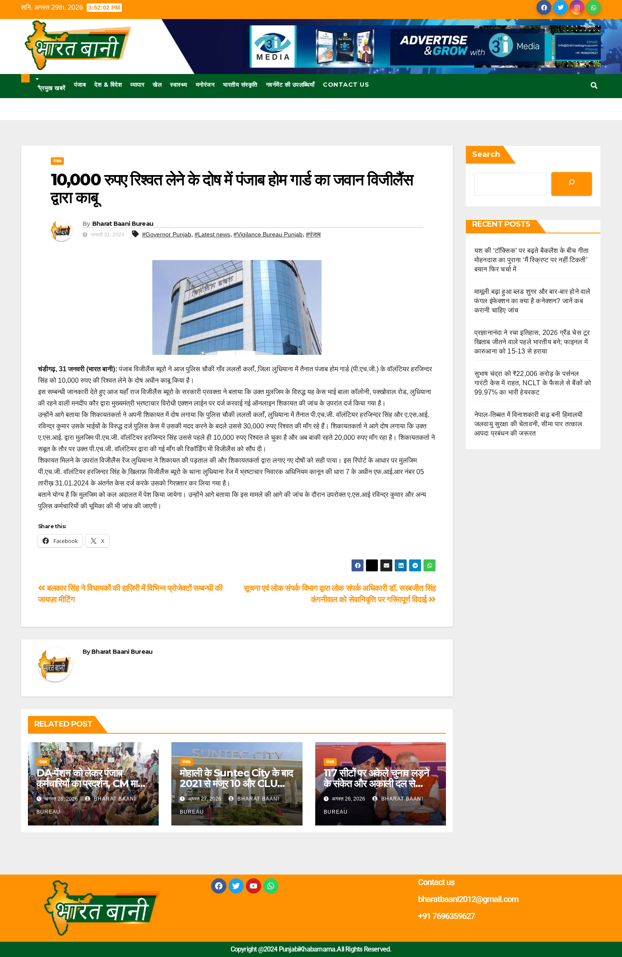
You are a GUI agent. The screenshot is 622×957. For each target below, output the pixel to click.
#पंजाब (313, 234)
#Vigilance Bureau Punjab (268, 234)
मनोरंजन (205, 84)
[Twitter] (236, 886)
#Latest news (212, 234)
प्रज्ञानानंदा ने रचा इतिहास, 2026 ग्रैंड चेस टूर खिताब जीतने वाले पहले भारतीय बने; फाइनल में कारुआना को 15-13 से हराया (532, 342)
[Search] (571, 183)
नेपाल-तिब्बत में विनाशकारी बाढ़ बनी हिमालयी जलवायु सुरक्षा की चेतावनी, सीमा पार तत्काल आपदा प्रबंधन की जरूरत (528, 424)
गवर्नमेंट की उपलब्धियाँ (290, 84)
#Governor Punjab (166, 234)
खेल (157, 84)
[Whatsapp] (270, 886)
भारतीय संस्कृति (240, 84)
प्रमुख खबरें (51, 87)
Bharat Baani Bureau (123, 224)
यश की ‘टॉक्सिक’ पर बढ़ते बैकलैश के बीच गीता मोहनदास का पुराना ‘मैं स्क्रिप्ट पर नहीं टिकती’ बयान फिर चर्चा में (531, 260)
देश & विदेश (108, 84)
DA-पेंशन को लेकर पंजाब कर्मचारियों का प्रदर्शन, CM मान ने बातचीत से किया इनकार (89, 783)
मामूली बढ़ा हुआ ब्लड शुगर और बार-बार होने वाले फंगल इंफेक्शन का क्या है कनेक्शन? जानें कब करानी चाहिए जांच (532, 301)
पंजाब (80, 84)
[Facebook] (218, 886)
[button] (594, 85)
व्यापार (137, 84)
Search (486, 154)
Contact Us (346, 84)
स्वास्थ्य (178, 84)
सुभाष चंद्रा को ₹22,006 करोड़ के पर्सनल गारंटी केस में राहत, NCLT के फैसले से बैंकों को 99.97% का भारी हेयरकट (532, 383)
